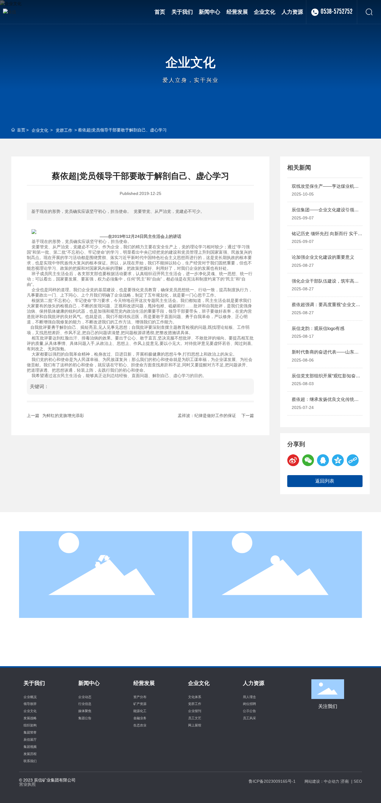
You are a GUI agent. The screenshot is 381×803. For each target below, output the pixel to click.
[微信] (308, 460)
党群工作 (64, 130)
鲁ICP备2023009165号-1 (272, 781)
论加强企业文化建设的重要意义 (323, 257)
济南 (345, 781)
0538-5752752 (336, 12)
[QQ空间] (338, 460)
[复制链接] (353, 460)
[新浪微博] (293, 460)
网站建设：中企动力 (322, 781)
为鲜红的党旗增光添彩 (63, 415)
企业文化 (190, 62)
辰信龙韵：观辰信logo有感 (318, 328)
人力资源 (277, 588)
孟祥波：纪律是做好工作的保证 (207, 415)
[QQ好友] (323, 460)
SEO (358, 781)
